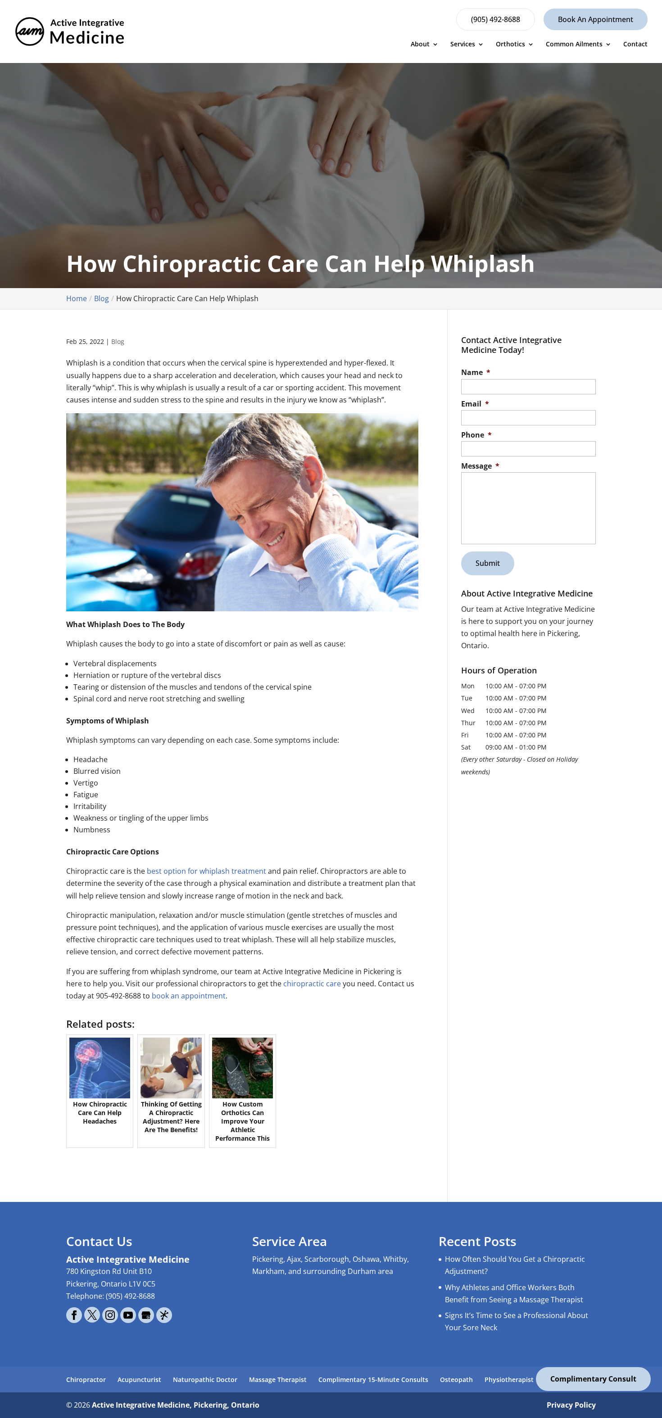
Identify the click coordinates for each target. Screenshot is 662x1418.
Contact (635, 44)
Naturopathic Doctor (205, 1379)
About (420, 44)
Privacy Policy (571, 1405)
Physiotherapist (509, 1379)
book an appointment (188, 996)
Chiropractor (86, 1379)
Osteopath (456, 1379)
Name (475, 372)
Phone (476, 435)
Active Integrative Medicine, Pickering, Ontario (175, 1405)
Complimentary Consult (593, 1379)
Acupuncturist (139, 1379)
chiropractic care (312, 984)
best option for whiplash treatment (206, 871)
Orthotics (510, 44)
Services (462, 44)
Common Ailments (574, 44)
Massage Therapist (278, 1379)
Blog (117, 341)
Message (480, 466)
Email (475, 404)
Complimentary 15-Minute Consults (373, 1379)
